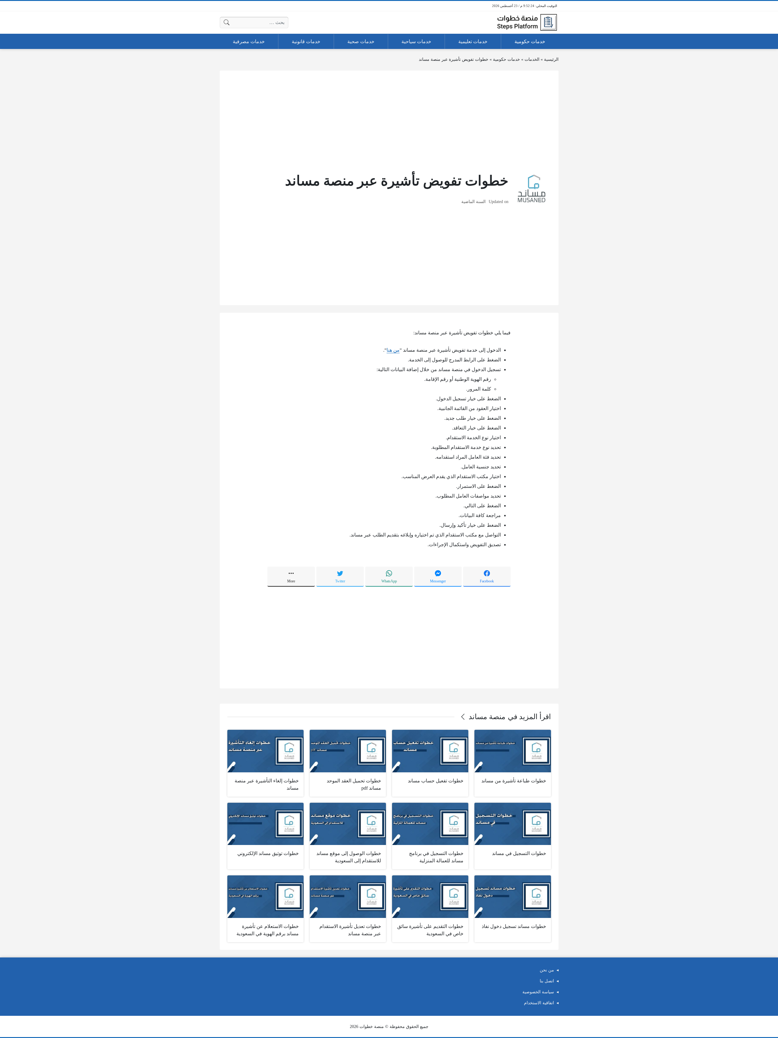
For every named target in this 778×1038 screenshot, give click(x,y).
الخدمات (532, 59)
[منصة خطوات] (527, 22)
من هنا (393, 350)
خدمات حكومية (506, 59)
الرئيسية (551, 59)
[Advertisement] (389, 120)
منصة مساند (487, 717)
